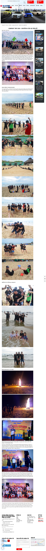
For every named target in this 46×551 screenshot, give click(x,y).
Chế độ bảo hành (30, 519)
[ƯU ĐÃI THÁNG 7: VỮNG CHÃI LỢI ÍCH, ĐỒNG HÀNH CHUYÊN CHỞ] (39, 49)
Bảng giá (20, 5)
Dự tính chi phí (32, 5)
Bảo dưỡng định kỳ (30, 520)
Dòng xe (13, 5)
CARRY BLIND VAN (4, 527)
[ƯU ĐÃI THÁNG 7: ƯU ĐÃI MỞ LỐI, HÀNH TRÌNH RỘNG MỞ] (39, 60)
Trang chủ (8, 5)
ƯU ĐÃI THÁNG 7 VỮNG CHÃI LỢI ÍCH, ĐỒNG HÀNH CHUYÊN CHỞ (39, 54)
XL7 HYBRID (7, 526)
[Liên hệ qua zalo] (3, 544)
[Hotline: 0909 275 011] (3, 548)
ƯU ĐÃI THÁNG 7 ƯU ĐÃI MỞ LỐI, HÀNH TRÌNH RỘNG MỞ (39, 65)
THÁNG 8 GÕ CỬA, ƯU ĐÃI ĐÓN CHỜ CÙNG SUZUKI (39, 76)
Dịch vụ (28, 5)
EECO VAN (17, 521)
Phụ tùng (29, 521)
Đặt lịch (16, 5)
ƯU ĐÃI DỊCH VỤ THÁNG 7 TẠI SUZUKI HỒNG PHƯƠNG (39, 43)
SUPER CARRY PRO (11, 526)
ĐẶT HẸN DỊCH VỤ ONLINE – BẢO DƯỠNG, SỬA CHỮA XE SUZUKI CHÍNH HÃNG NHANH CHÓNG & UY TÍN (39, 87)
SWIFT (2, 526)
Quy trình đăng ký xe (31, 516)
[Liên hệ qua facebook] (3, 541)
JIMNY (4, 526)
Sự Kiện (10, 25)
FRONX (17, 518)
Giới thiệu (37, 5)
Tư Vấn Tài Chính (30, 522)
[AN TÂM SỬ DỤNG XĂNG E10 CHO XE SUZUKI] (39, 95)
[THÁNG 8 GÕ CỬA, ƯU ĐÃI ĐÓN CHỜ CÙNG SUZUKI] (39, 71)
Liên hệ (41, 5)
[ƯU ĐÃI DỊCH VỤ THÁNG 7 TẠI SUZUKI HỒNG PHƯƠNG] (39, 37)
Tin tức (24, 5)
